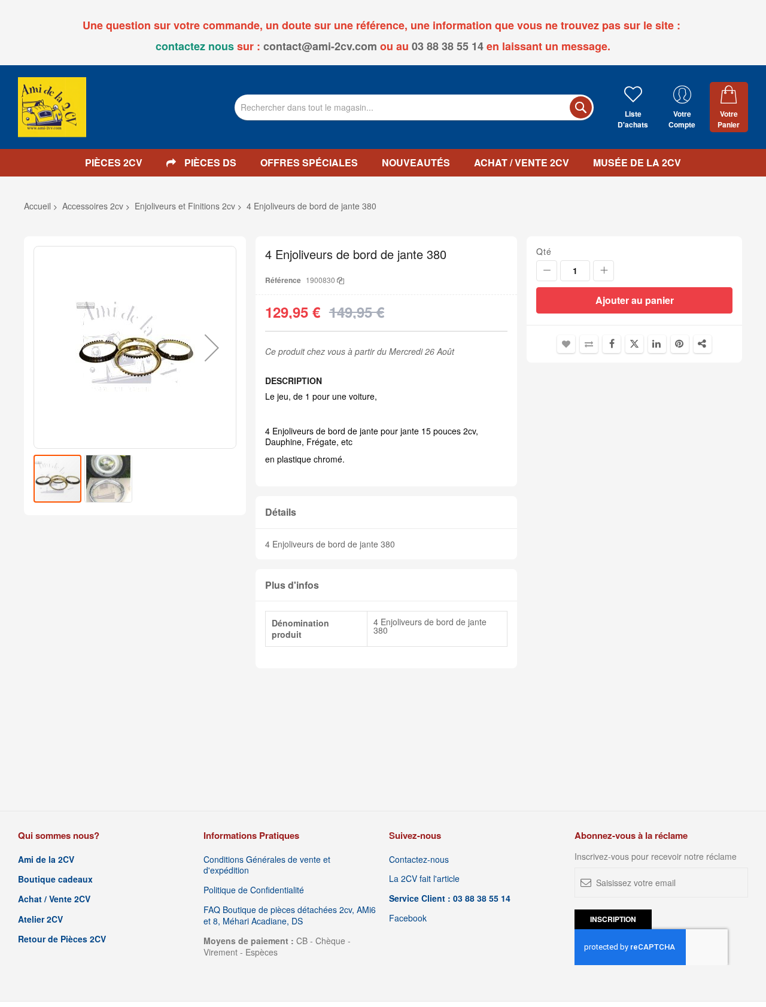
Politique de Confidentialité (253, 890)
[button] (212, 347)
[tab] (386, 512)
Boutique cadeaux (55, 879)
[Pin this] (680, 344)
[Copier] (340, 280)
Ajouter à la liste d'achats (566, 344)
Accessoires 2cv (92, 206)
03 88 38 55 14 (448, 46)
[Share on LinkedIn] (657, 344)
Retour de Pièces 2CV (62, 939)
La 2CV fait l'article (424, 878)
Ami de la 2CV (46, 859)
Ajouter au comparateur (589, 344)
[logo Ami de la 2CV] (52, 107)
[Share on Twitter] (634, 344)
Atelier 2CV (40, 919)
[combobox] (414, 107)
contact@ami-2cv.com (320, 46)
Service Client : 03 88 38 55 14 (449, 898)
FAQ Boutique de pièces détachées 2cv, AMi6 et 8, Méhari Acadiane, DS (289, 915)
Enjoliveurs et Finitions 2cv (185, 206)
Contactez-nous (419, 859)
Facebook (408, 918)
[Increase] (603, 270)
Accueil (37, 206)
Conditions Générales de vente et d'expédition (266, 865)
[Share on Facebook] (612, 344)
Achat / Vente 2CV (54, 899)
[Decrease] (546, 270)
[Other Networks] (703, 344)
